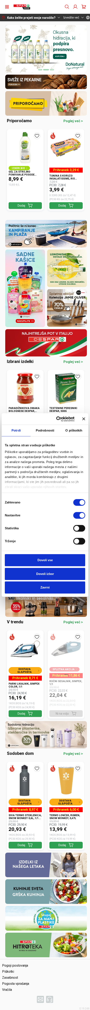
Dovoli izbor (45, 574)
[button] (21, 7)
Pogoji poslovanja (15, 965)
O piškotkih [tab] (73, 430)
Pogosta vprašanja (15, 984)
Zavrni (45, 587)
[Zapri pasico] (83, 419)
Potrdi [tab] (16, 430)
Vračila (7, 990)
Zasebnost (10, 978)
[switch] (79, 515)
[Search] (66, 6)
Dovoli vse (45, 560)
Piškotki (8, 972)
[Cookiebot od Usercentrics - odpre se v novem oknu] (57, 419)
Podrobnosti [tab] (45, 430)
